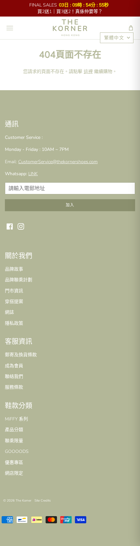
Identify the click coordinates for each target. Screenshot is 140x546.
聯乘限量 (14, 441)
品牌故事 (14, 269)
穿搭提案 (14, 301)
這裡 (88, 71)
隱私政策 (14, 323)
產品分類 (14, 430)
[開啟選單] (10, 28)
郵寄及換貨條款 (21, 355)
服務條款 (14, 387)
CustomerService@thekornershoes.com (58, 162)
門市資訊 (14, 291)
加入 (70, 205)
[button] (130, 27)
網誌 (9, 312)
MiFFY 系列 (16, 419)
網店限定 (14, 473)
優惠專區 (14, 462)
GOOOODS (17, 451)
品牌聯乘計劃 (18, 280)
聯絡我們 (14, 376)
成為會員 (14, 366)
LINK (33, 174)
